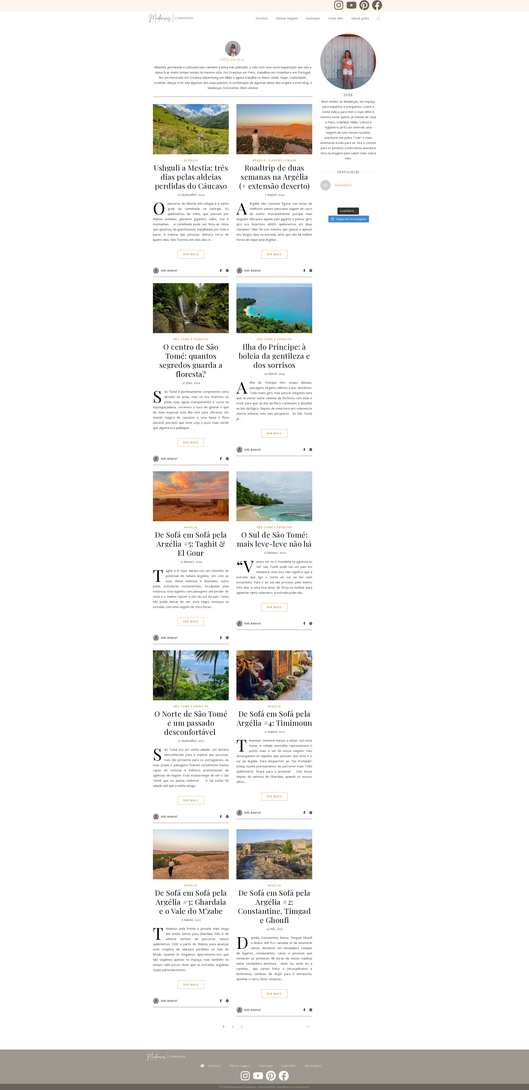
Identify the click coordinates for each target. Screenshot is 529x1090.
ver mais (191, 254)
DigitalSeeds (301, 1087)
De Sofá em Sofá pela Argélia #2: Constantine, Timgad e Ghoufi (274, 906)
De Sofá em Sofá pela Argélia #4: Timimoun (274, 718)
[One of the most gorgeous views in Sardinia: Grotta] (361, 201)
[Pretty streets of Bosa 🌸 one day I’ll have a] (342, 201)
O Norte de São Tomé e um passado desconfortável (191, 723)
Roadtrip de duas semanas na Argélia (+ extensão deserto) (274, 177)
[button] (378, 18)
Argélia (259, 160)
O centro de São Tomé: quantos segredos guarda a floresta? (191, 360)
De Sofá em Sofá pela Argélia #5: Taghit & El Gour (191, 544)
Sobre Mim (335, 18)
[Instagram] (339, 6)
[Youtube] (351, 6)
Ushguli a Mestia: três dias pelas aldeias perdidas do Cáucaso (191, 177)
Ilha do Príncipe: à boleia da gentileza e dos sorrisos (274, 356)
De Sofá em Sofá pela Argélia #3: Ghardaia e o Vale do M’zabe (191, 902)
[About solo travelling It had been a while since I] (361, 196)
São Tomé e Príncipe (191, 339)
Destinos (262, 18)
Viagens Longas (282, 160)
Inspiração (313, 18)
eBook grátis (360, 18)
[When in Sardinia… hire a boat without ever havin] (323, 201)
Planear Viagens (287, 18)
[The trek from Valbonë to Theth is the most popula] (342, 196)
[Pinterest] (364, 6)
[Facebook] (377, 6)
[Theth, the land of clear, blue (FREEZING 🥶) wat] (323, 196)
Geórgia (191, 160)
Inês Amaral (232, 59)
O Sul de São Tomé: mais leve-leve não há (274, 539)
